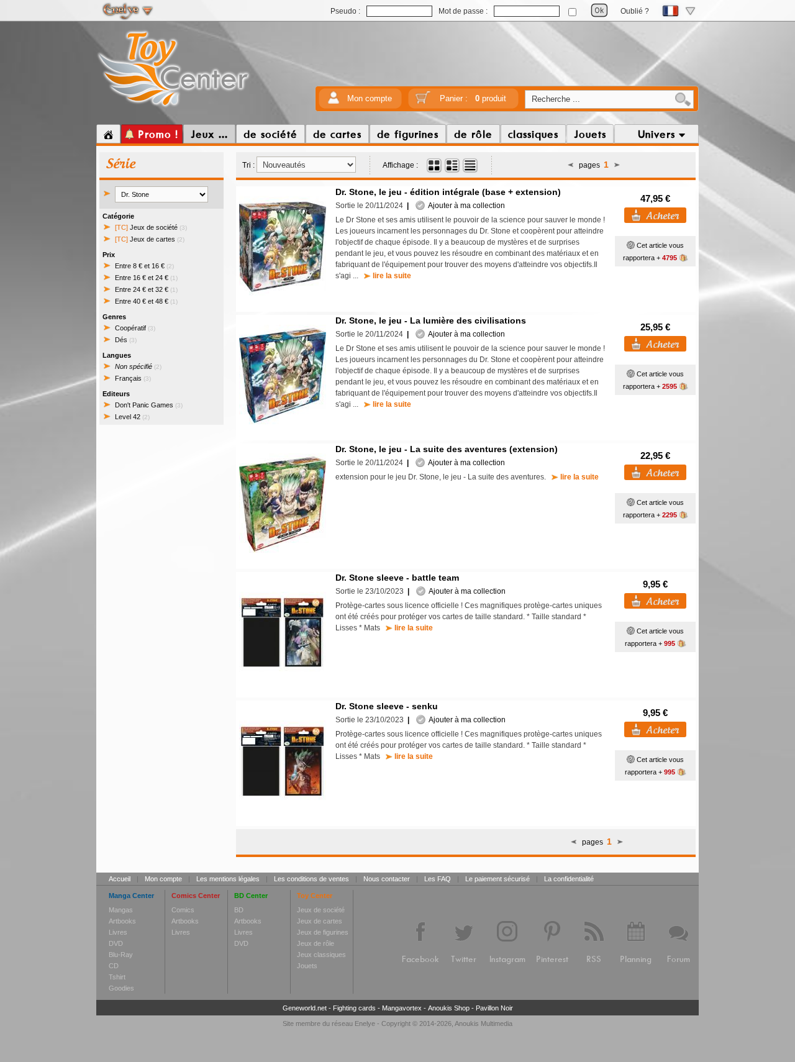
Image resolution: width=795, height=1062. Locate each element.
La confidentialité (569, 879)
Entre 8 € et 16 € (144, 266)
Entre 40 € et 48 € (146, 301)
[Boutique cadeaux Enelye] (631, 245)
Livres (118, 932)
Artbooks (122, 921)
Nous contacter (386, 879)
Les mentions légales (228, 879)
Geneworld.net (305, 1008)
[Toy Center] (173, 107)
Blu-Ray (121, 954)
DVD (116, 943)
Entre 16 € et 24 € (146, 277)
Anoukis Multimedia (483, 1023)
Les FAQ (437, 879)
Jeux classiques (321, 954)
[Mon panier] (423, 101)
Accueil (119, 879)
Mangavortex (402, 1008)
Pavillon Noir (494, 1008)
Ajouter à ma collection (465, 205)
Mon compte (369, 98)
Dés (126, 339)
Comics (182, 910)
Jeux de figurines (322, 932)
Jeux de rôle (315, 943)
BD (238, 910)
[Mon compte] (333, 101)
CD (114, 965)
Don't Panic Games (149, 405)
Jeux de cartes (149, 239)
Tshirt (117, 977)
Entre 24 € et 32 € (146, 289)
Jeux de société (151, 227)
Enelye (365, 1023)
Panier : (473, 98)
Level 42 (132, 416)
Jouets (307, 965)
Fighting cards (354, 1008)
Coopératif (135, 328)
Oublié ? (634, 11)
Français (133, 378)
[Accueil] (108, 134)
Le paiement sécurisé (497, 879)
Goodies (121, 988)
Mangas (121, 910)
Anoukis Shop (449, 1008)
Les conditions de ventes (311, 879)
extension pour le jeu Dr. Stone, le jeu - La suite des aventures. (467, 477)
